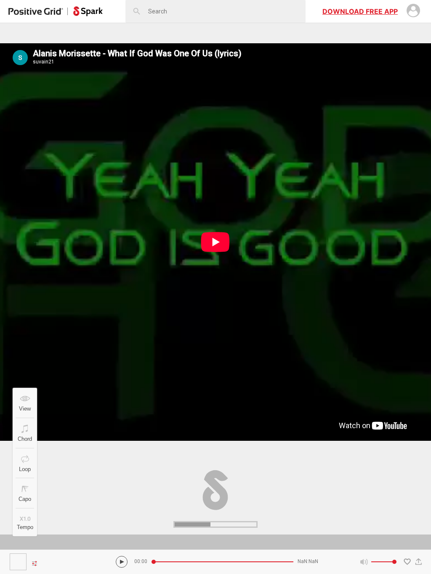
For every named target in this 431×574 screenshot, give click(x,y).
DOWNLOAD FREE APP (360, 11)
